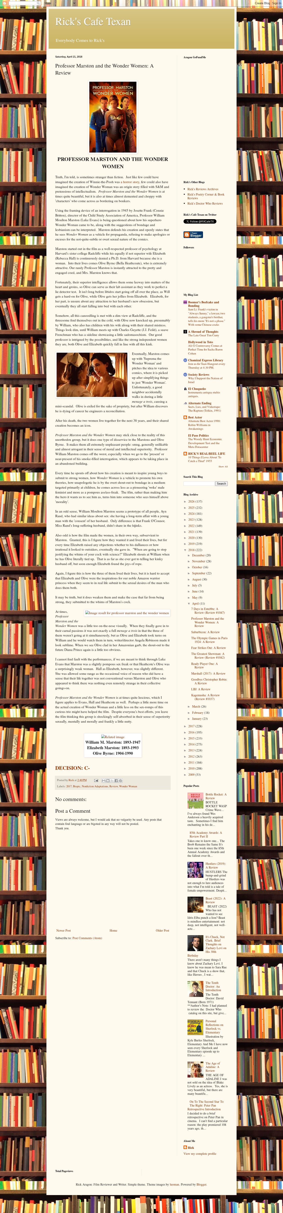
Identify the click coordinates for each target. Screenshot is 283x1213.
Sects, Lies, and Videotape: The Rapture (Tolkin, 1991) (204, 408)
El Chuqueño (197, 388)
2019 (191, 544)
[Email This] (103, 780)
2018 (191, 550)
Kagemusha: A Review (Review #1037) (205, 697)
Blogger (201, 1184)
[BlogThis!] (108, 780)
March (196, 706)
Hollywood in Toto (200, 342)
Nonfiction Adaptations (95, 786)
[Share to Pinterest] (120, 780)
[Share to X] (112, 780)
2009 (191, 774)
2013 (191, 750)
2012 (191, 756)
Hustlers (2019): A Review (216, 865)
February (198, 712)
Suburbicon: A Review (205, 632)
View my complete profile (200, 1153)
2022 (191, 526)
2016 (191, 732)
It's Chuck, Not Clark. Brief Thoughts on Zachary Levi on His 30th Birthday (207, 946)
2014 (191, 744)
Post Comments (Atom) (87, 938)
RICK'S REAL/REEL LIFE (206, 453)
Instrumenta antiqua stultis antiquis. (204, 394)
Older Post (162, 930)
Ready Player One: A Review (204, 665)
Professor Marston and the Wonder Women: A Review (207, 622)
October (197, 567)
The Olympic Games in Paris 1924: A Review (209, 640)
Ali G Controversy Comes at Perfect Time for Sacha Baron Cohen (205, 349)
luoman (174, 1184)
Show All (223, 466)
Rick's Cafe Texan (93, 21)
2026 (191, 501)
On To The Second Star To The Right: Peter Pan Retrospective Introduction (205, 1105)
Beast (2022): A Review (216, 900)
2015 (191, 738)
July (195, 585)
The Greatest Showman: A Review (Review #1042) (208, 656)
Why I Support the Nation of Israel (205, 380)
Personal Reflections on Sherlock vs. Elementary (214, 1026)
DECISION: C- (72, 768)
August (197, 579)
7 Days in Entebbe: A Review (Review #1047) (208, 611)
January (197, 718)
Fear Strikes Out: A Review (208, 648)
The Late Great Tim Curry (203, 335)
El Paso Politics (198, 435)
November (199, 561)
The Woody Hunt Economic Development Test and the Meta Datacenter (205, 443)
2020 (191, 538)
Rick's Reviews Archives (202, 189)
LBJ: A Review (200, 689)
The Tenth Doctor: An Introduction (213, 986)
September (199, 573)
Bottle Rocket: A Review (216, 796)
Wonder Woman (128, 786)
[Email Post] (96, 780)
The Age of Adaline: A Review (213, 1067)
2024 (191, 513)
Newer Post (63, 930)
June (195, 591)
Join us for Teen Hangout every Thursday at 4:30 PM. (206, 366)
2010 (191, 768)
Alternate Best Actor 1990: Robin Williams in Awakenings (204, 425)
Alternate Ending (199, 403)
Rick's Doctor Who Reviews (205, 203)
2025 (191, 507)
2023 (191, 519)
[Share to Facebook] (116, 780)
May (195, 597)
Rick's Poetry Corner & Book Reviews (205, 196)
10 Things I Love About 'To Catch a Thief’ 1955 (204, 459)
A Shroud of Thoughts (203, 331)
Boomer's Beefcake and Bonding (203, 304)
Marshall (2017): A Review (208, 673)
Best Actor (195, 417)
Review (113, 786)
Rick (191, 1147)
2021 (191, 532)
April (196, 603)
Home (113, 930)
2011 (191, 762)
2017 (69, 786)
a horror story (130, 182)
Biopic (76, 786)
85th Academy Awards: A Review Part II (206, 834)
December (199, 555)
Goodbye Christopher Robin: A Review (209, 681)
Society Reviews (198, 374)
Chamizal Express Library (205, 360)
